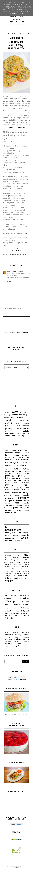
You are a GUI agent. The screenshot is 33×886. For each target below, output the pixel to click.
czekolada (23, 465)
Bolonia (15, 632)
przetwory (8, 429)
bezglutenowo (13, 529)
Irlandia (12, 562)
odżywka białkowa (11, 493)
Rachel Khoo (10, 613)
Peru (27, 569)
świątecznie (20, 540)
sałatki (26, 431)
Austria (17, 555)
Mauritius (16, 567)
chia (27, 457)
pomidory (23, 497)
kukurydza (17, 480)
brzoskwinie (25, 455)
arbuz (27, 450)
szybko (25, 537)
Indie (26, 560)
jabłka (7, 476)
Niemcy (14, 569)
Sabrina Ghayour (22, 613)
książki (6, 418)
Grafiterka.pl (16, 867)
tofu (27, 508)
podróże (16, 425)
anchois (20, 450)
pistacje (26, 495)
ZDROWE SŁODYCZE (16, 24)
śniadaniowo (10, 540)
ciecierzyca (11, 462)
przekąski (26, 425)
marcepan (25, 482)
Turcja (7, 576)
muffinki (19, 254)
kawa (27, 478)
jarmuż (26, 476)
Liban (20, 564)
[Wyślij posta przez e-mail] (22, 248)
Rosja (11, 571)
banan (26, 453)
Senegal (18, 571)
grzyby (17, 473)
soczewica (9, 505)
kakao (7, 478)
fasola (25, 468)
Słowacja (8, 573)
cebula (20, 457)
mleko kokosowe (12, 490)
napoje (17, 423)
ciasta (14, 412)
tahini (22, 508)
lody (12, 418)
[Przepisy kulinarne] (16, 853)
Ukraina (19, 576)
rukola (26, 503)
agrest (7, 450)
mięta (27, 487)
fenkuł (7, 471)
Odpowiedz (10, 281)
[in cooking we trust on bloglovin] (16, 825)
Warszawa (9, 644)
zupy (23, 436)
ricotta (17, 503)
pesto (17, 495)
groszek (26, 471)
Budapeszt (9, 635)
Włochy (9, 580)
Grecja (7, 560)
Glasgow (16, 637)
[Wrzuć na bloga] (14, 250)
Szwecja (26, 571)
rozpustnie (25, 535)
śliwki (7, 512)
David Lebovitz (17, 599)
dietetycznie (10, 532)
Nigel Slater (10, 608)
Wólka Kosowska (10, 647)
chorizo (8, 460)
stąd (26, 233)
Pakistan (21, 569)
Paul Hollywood (22, 611)
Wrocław (26, 644)
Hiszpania (20, 560)
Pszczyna (8, 641)
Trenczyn (26, 641)
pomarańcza (9, 498)
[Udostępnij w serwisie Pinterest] (20, 250)
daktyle (7, 469)
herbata (26, 473)
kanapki (25, 415)
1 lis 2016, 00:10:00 (17, 271)
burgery (7, 412)
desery (7, 415)
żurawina (14, 512)
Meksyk (25, 566)
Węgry (26, 578)
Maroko (7, 567)
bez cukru (17, 527)
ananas (13, 450)
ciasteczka (24, 412)
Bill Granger (10, 596)
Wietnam (18, 578)
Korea (15, 564)
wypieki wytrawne (20, 256)
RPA (6, 571)
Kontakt (16, 19)
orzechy (23, 492)
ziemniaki (18, 510)
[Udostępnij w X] (16, 250)
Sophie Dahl (11, 616)
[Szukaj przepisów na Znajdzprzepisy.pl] (16, 832)
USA (13, 576)
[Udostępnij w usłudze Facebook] (18, 250)
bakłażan (18, 453)
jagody (14, 476)
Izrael (19, 562)
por (6, 500)
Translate (22, 680)
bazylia (16, 455)
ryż (16, 431)
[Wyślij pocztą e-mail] (12, 250)
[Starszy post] (29, 321)
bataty (8, 455)
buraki (7, 457)
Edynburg (18, 634)
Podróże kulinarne (16, 21)
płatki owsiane (15, 500)
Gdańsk (26, 635)
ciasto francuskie (22, 460)
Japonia (26, 562)
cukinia (26, 463)
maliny (7, 483)
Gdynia (7, 637)
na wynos (26, 254)
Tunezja (26, 573)
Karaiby (8, 564)
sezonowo (9, 538)
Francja (26, 557)
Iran (5, 562)
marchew (13, 254)
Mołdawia (7, 569)
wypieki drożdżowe (22, 433)
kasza (21, 478)
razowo (15, 535)
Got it (21, 14)
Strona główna (16, 17)
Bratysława (25, 632)
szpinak (10, 256)
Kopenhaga (8, 639)
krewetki (8, 480)
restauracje (22, 428)
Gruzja (13, 560)
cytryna (8, 466)
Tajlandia (17, 573)
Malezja (26, 564)
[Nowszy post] (4, 321)
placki (7, 425)
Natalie (9, 271)
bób (14, 457)
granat (18, 471)
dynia (16, 469)
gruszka (8, 473)
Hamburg (26, 637)
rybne (7, 431)
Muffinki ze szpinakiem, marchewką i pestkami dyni (16, 43)
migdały (19, 487)
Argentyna (8, 555)
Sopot (17, 641)
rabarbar (8, 503)
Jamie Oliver (21, 604)
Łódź (19, 646)
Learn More (14, 14)
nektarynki (25, 490)
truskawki (8, 510)
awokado (9, 453)
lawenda (26, 480)
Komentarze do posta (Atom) (20, 332)
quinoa (26, 500)
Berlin (7, 632)
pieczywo (26, 423)
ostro (7, 535)
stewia (19, 505)
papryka (7, 495)
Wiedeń (18, 644)
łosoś (26, 510)
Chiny (26, 555)
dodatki (15, 415)
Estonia (7, 557)
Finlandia (16, 557)
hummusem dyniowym (16, 127)
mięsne (24, 420)
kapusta (15, 478)
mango (16, 482)
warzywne (9, 433)
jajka (20, 476)
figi (13, 471)
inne (20, 415)
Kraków (17, 639)
